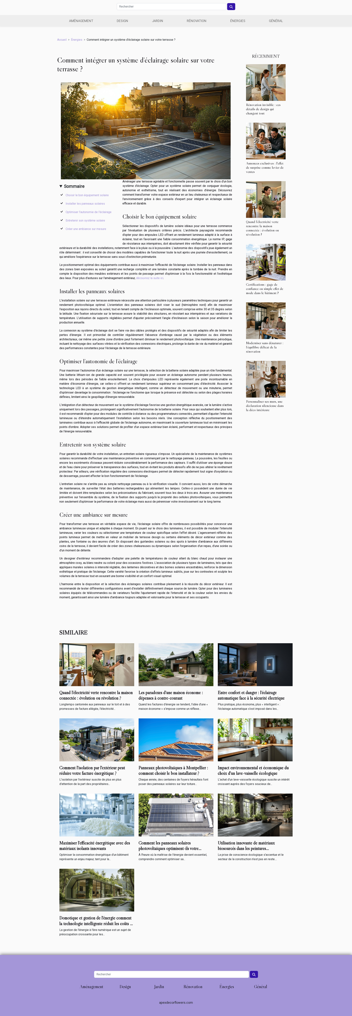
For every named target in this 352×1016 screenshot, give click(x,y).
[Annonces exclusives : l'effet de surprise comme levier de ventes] (266, 140)
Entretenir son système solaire (85, 220)
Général (276, 21)
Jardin (157, 21)
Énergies (237, 21)
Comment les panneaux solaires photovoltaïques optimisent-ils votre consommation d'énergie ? (169, 848)
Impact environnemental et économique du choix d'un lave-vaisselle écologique (253, 770)
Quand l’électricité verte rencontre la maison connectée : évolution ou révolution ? (262, 228)
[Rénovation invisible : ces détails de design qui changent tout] (266, 82)
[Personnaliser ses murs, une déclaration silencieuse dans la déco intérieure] (266, 379)
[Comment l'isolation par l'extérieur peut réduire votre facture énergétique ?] (96, 739)
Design (122, 21)
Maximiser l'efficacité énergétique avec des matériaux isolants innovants (94, 845)
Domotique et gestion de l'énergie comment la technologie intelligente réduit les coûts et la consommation (96, 923)
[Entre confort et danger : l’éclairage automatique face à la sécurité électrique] (255, 664)
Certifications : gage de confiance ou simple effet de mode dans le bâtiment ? (264, 288)
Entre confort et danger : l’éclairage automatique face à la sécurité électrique (251, 695)
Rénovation (196, 21)
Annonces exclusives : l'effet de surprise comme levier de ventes (265, 167)
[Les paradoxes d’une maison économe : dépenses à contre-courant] (176, 664)
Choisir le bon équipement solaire (87, 195)
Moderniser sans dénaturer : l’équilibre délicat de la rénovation (264, 347)
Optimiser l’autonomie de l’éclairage (88, 212)
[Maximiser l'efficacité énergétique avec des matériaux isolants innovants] (96, 815)
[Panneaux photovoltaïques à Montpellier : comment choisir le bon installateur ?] (176, 739)
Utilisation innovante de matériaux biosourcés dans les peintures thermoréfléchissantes (246, 848)
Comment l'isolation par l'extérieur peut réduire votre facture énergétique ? (92, 770)
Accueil (62, 39)
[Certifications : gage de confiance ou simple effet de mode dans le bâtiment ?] (266, 262)
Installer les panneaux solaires (85, 203)
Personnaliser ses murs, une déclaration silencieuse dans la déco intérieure (265, 405)
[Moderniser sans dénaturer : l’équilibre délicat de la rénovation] (266, 320)
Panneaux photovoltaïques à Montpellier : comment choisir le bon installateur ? (173, 770)
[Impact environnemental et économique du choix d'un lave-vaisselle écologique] (255, 739)
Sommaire (74, 186)
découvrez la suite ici (149, 278)
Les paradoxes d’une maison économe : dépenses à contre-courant (171, 695)
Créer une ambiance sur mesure (86, 229)
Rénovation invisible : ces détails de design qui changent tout (263, 108)
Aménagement (81, 21)
